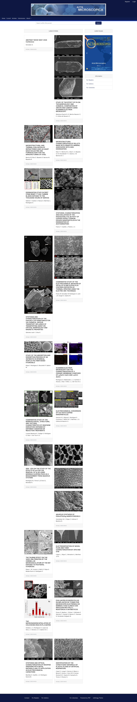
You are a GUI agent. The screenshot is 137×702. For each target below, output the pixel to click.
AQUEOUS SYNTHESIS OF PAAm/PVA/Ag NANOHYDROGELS (68, 515)
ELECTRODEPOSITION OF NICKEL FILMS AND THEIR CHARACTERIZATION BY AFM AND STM (68, 548)
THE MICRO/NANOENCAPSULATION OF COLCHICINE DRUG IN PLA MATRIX (38, 623)
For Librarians (90, 87)
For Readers (90, 80)
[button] (87, 53)
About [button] (28, 18)
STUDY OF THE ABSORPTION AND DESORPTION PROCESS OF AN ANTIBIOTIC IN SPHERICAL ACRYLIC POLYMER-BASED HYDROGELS (38, 359)
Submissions (21, 18)
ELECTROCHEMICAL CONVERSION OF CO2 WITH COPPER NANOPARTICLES (68, 413)
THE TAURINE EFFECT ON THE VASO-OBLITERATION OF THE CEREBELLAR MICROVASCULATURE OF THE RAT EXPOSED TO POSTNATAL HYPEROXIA (38, 562)
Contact (27, 698)
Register (127, 1)
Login (134, 1)
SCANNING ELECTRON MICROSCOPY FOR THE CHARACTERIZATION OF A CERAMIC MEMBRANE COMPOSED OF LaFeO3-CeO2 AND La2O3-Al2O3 (68, 372)
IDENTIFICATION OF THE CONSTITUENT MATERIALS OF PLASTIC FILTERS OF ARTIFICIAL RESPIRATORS (67, 665)
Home (3, 18)
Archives (14, 18)
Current (9, 18)
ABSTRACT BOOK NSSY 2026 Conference (36, 41)
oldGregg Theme (98, 698)
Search (98, 23)
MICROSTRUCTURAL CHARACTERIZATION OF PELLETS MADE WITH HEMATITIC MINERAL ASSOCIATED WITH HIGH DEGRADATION (68, 145)
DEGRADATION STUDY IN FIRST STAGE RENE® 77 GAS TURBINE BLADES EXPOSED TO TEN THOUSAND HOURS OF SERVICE (37, 195)
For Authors (89, 84)
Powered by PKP (85, 698)
